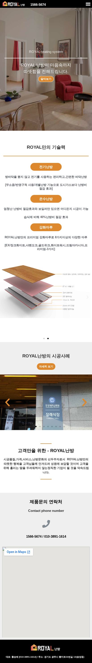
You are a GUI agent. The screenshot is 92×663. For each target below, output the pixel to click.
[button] (88, 4)
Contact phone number (46, 511)
